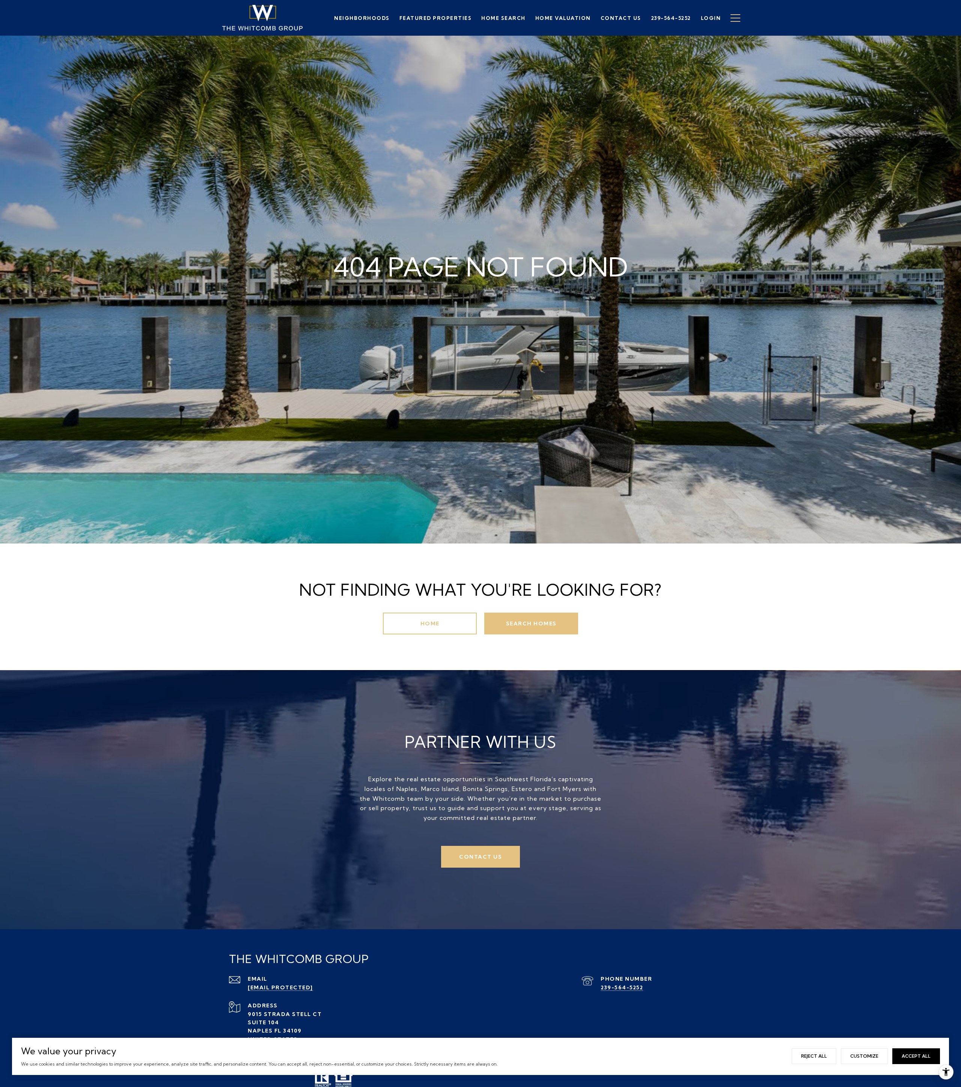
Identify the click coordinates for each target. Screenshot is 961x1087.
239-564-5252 (622, 987)
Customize (864, 1056)
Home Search (503, 18)
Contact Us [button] (480, 856)
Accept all (916, 1056)
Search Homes (531, 623)
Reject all (814, 1056)
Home (430, 623)
